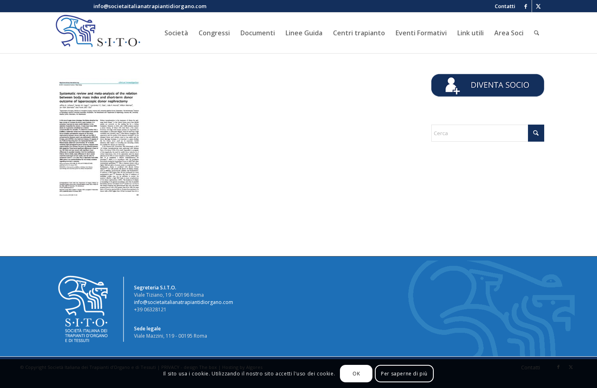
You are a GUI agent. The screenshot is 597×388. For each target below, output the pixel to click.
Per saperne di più (404, 373)
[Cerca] (537, 33)
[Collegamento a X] (538, 6)
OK (356, 373)
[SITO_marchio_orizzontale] (97, 33)
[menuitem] (503, 6)
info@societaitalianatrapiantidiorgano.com (183, 302)
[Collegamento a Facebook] (526, 6)
